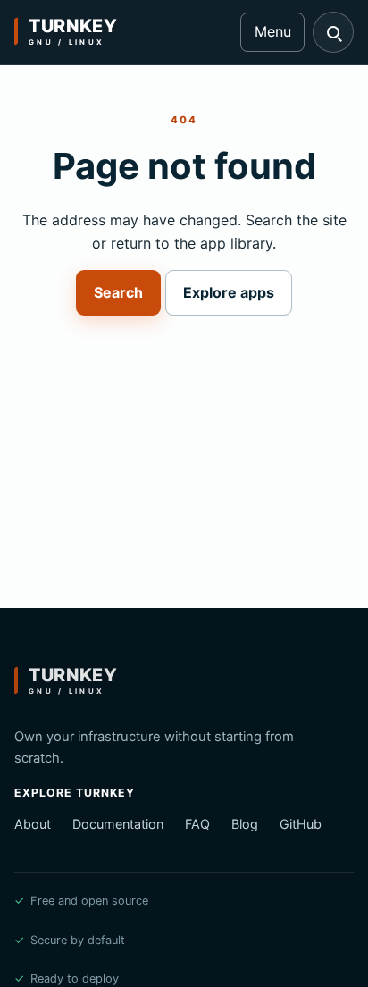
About (32, 823)
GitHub (301, 823)
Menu (273, 31)
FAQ (197, 823)
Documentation (117, 823)
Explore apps (228, 292)
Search (118, 292)
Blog (244, 823)
